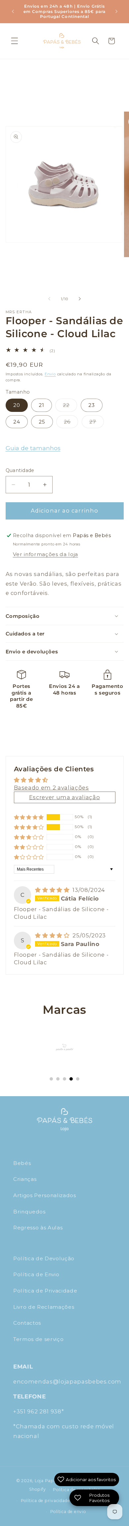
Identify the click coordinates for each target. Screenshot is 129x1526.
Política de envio (68, 1511)
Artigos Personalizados (44, 1195)
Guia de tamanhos (33, 447)
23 (91, 405)
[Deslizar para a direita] (79, 299)
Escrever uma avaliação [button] (64, 797)
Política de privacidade (45, 1500)
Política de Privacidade (45, 1291)
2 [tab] (58, 1079)
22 (70, 407)
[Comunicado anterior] (13, 11)
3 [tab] (64, 1079)
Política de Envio (36, 1274)
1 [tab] (51, 1079)
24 (16, 422)
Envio (50, 374)
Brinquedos (29, 1211)
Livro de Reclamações (43, 1307)
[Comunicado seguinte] (116, 11)
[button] (14, 41)
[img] (53, 890)
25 (42, 422)
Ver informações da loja (45, 554)
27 (96, 423)
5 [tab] (77, 1079)
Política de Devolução (43, 1258)
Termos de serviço (38, 1339)
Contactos (27, 1323)
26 (71, 423)
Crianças (24, 1179)
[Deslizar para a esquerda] (49, 299)
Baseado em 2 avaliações (51, 787)
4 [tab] (71, 1079)
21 (41, 405)
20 (16, 405)
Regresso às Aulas (38, 1227)
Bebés (22, 1163)
